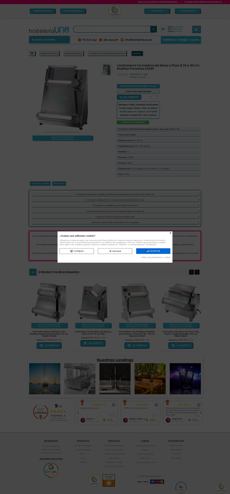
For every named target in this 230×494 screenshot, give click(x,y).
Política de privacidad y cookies (155, 257)
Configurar (77, 251)
